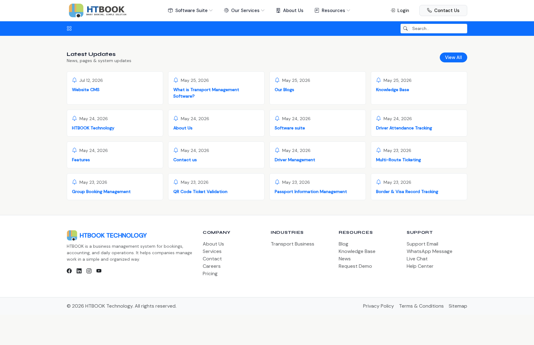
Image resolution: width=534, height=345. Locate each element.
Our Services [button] (245, 10)
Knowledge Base (357, 251)
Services (212, 251)
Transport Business (292, 244)
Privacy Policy (378, 306)
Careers (212, 266)
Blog (343, 244)
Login (403, 10)
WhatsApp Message (429, 251)
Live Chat (417, 258)
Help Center (420, 266)
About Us (293, 10)
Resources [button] (333, 10)
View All (453, 57)
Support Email (422, 244)
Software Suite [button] (191, 10)
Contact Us (447, 10)
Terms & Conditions (421, 306)
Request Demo (355, 266)
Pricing (210, 273)
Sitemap (458, 306)
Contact (212, 258)
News (345, 258)
